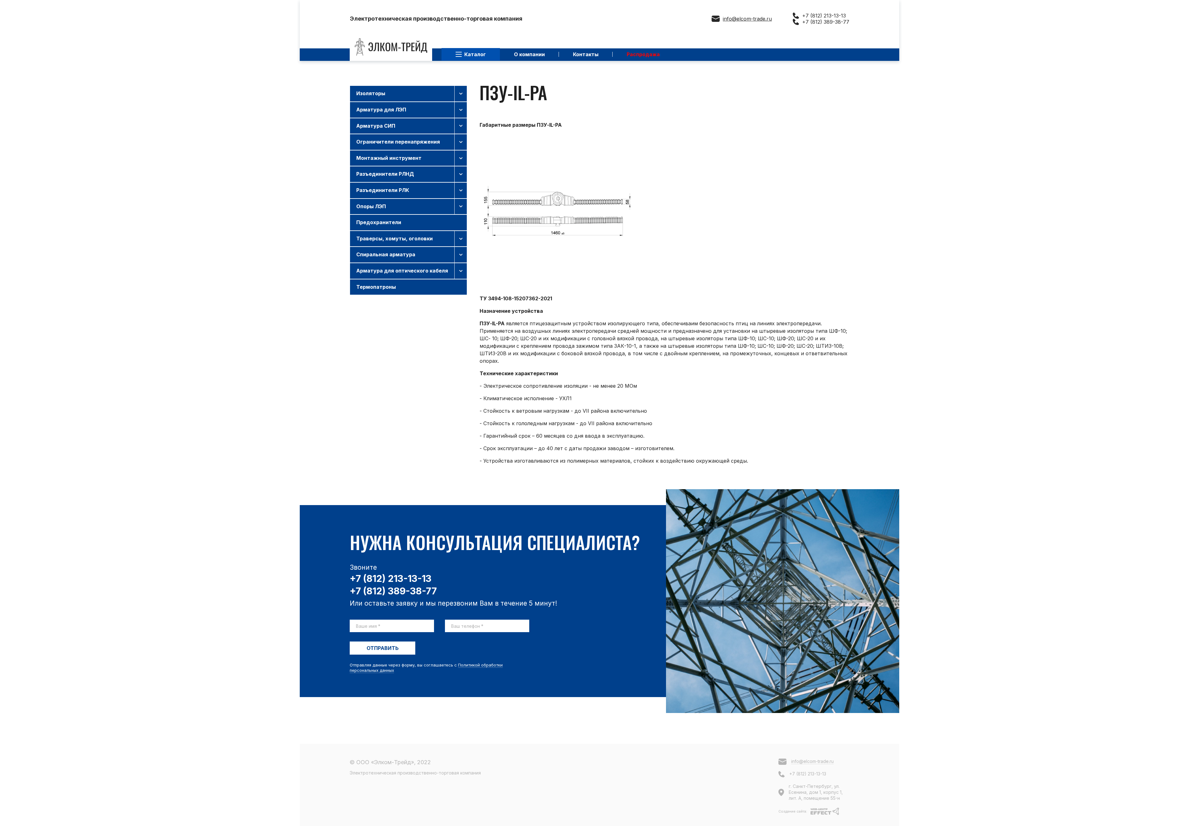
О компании (529, 54)
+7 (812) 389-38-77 (825, 22)
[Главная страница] (391, 47)
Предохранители (378, 222)
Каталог (475, 54)
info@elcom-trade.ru (747, 19)
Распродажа (643, 54)
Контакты (586, 54)
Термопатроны (376, 287)
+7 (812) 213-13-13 (824, 15)
